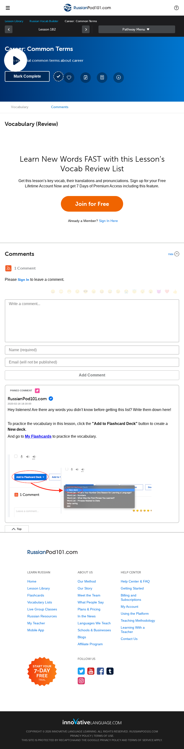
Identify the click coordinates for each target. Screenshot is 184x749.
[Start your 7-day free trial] (42, 672)
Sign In (23, 280)
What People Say (91, 602)
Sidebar (136, 29)
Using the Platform (135, 613)
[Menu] (7, 7)
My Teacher (36, 623)
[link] (8, 29)
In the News (87, 616)
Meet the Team (89, 595)
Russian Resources (42, 616)
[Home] (88, 11)
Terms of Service (141, 740)
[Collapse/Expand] (92, 254)
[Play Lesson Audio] (15, 60)
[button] (176, 7)
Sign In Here (108, 221)
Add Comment (92, 375)
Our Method (87, 581)
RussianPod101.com (143, 731)
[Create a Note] (85, 77)
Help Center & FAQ (135, 581)
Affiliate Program (90, 644)
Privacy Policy (81, 735)
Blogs (82, 637)
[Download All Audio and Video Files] (118, 77)
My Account (129, 606)
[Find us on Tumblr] (110, 671)
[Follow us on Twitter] (81, 671)
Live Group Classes (42, 609)
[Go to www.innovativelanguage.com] (92, 721)
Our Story (85, 588)
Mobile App (35, 630)
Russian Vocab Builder (43, 21)
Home (31, 581)
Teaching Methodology (138, 620)
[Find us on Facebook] (100, 671)
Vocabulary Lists (39, 602)
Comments (59, 107)
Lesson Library (14, 21)
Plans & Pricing (89, 609)
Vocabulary (19, 107)
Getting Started (132, 588)
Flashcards (35, 595)
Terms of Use (103, 735)
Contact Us (129, 639)
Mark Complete (27, 76)
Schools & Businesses (94, 630)
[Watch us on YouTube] (91, 671)
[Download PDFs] (102, 77)
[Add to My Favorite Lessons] (69, 77)
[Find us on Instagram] (81, 680)
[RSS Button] (8, 268)
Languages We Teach (94, 623)
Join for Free (92, 203)
